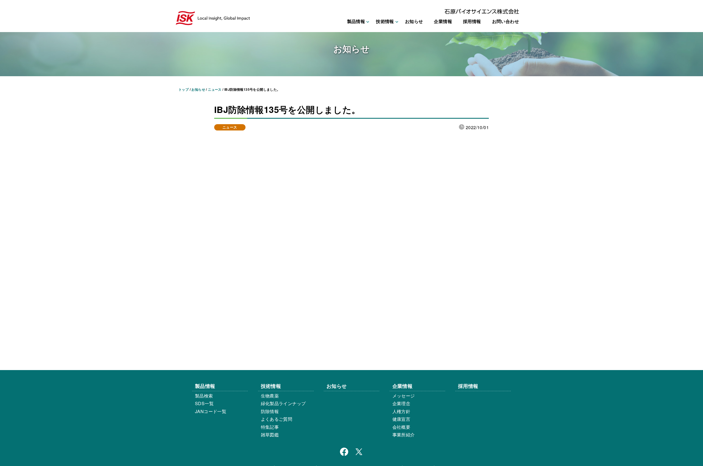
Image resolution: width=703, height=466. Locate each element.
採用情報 (472, 21)
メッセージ (403, 396)
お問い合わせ (505, 21)
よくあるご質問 (276, 419)
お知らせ (414, 21)
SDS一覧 (204, 403)
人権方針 (401, 411)
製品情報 (205, 385)
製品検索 (204, 396)
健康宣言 (401, 419)
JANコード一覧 (210, 411)
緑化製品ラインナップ (283, 403)
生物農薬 (270, 396)
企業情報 (443, 21)
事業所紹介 (403, 434)
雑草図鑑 (270, 434)
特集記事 (270, 427)
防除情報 (270, 411)
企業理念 (401, 403)
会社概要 (401, 427)
